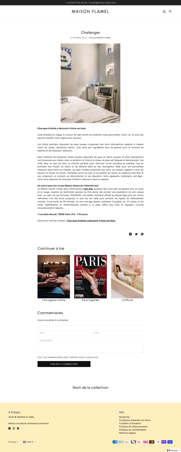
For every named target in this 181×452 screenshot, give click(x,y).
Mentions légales (127, 433)
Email (97, 332)
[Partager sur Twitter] (136, 234)
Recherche (124, 417)
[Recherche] (170, 11)
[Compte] (164, 11)
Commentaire (47, 341)
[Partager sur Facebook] (130, 234)
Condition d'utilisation (130, 423)
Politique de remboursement (133, 426)
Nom (42, 332)
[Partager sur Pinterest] (142, 234)
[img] (9, 428)
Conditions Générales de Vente (134, 420)
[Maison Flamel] (90, 11)
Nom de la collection (91, 387)
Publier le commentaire (64, 364)
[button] (13, 442)
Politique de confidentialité (132, 429)
